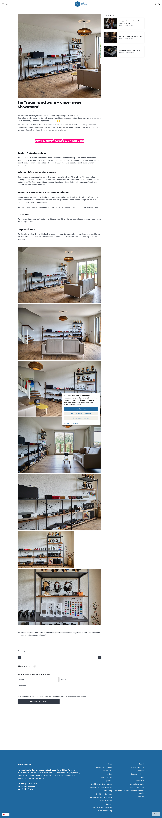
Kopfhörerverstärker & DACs (101, 784)
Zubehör (109, 804)
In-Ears (109, 774)
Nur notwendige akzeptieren (81, 413)
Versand (141, 771)
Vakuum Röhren (106, 801)
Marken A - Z (107, 771)
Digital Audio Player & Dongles (101, 787)
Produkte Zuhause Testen (102, 807)
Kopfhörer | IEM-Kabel (104, 794)
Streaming (108, 791)
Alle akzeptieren (81, 409)
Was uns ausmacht (137, 767)
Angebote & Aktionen (104, 767)
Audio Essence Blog (105, 811)
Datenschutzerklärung (136, 787)
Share (22, 651)
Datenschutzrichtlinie (71, 423)
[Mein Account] (154, 4)
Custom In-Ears (106, 777)
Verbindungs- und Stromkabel (101, 797)
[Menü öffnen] (2, 4)
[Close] (98, 394)
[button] (5, 814)
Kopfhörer (108, 781)
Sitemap (141, 796)
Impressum (140, 781)
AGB (142, 777)
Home (110, 764)
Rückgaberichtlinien (137, 784)
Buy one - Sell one (137, 774)
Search (141, 764)
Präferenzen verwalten (81, 418)
